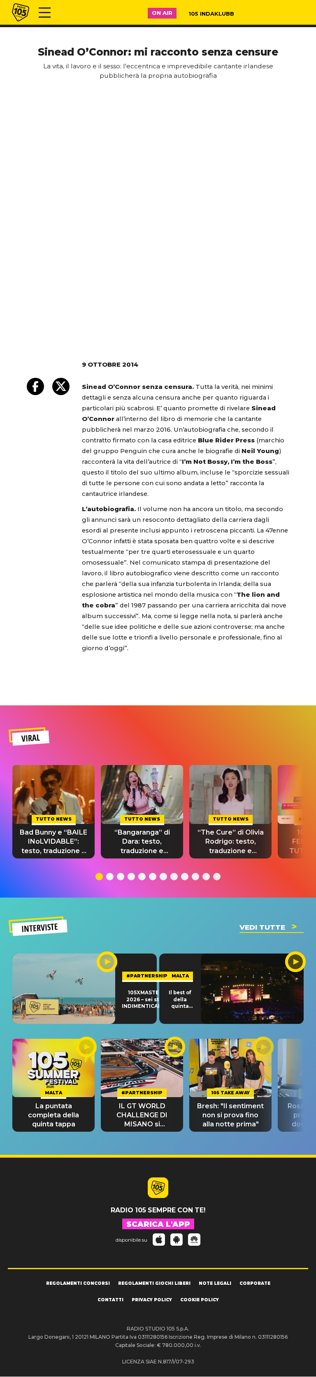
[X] (61, 386)
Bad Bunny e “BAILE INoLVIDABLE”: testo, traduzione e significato (53, 842)
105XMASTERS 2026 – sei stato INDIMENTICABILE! (147, 999)
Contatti (110, 1300)
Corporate (254, 1283)
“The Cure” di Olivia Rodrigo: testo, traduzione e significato (231, 842)
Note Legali (215, 1283)
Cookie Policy (199, 1300)
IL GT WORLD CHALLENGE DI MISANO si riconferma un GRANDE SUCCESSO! (141, 1115)
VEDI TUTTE (262, 927)
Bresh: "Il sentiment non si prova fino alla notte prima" (230, 1115)
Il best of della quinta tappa (180, 999)
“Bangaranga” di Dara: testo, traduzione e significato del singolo (142, 842)
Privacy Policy (152, 1300)
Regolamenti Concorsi (78, 1283)
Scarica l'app (158, 1224)
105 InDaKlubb (211, 13)
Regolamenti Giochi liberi (154, 1283)
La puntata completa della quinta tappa (53, 1115)
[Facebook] (35, 386)
